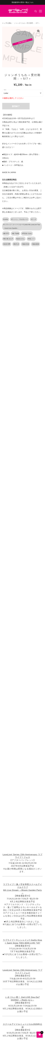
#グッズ (33, 219)
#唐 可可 (6, 233)
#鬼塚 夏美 (35, 244)
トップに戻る (7, 23)
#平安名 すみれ (27, 233)
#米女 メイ (31, 239)
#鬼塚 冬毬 (25, 244)
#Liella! (5, 219)
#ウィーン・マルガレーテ (19, 219)
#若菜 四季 (6, 244)
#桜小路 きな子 (8, 239)
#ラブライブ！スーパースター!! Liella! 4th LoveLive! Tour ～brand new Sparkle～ (21, 226)
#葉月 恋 (16, 244)
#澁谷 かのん (20, 239)
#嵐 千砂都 (15, 233)
